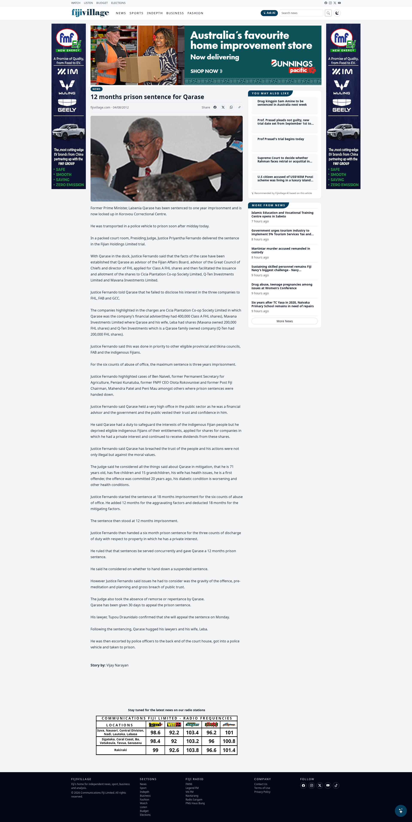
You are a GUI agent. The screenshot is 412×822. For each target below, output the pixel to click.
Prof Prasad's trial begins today (281, 139)
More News (285, 321)
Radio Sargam (194, 799)
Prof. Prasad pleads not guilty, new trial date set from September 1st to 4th (284, 123)
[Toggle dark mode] (337, 13)
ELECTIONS (118, 3)
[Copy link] (239, 107)
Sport (143, 788)
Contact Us (260, 784)
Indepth (155, 13)
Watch (143, 803)
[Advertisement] (169, 691)
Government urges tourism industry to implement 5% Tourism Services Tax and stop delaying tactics (281, 234)
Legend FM (192, 788)
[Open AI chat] (401, 811)
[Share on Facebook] (215, 107)
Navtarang (192, 795)
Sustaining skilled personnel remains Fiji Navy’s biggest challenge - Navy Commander (281, 270)
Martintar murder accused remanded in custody (280, 250)
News (121, 13)
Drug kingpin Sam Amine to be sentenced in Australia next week (282, 103)
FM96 (189, 784)
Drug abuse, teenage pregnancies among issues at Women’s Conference (281, 286)
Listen (143, 807)
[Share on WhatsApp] (231, 107)
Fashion (196, 13)
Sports (137, 13)
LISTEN (88, 3)
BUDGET (102, 3)
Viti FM (190, 791)
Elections (145, 814)
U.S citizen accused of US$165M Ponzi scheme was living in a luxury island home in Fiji (285, 180)
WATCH (75, 3)
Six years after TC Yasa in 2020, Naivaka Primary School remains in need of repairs (282, 304)
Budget (144, 811)
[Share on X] (223, 107)
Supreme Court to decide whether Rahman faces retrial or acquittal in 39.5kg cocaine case (284, 161)
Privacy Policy (262, 791)
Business (175, 13)
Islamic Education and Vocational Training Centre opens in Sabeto (282, 214)
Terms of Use (262, 788)
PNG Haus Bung (195, 803)
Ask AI (271, 13)
